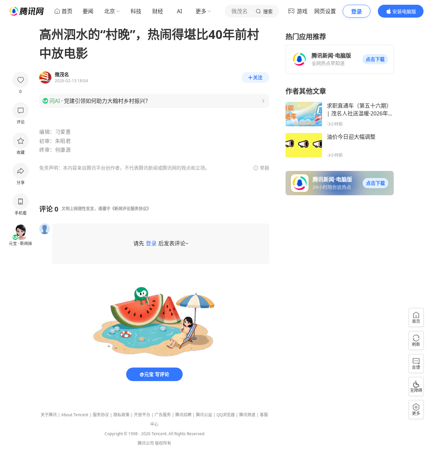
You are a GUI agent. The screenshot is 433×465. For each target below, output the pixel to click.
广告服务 (163, 415)
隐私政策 (121, 415)
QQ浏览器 (225, 415)
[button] (375, 59)
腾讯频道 (247, 415)
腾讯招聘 (183, 415)
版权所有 (163, 443)
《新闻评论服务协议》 (130, 209)
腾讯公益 (204, 415)
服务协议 (101, 415)
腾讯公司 (146, 443)
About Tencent (74, 415)
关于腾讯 (49, 415)
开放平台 (142, 415)
